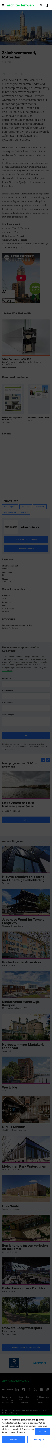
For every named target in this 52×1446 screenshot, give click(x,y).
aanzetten (23, 1432)
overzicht (16, 1429)
